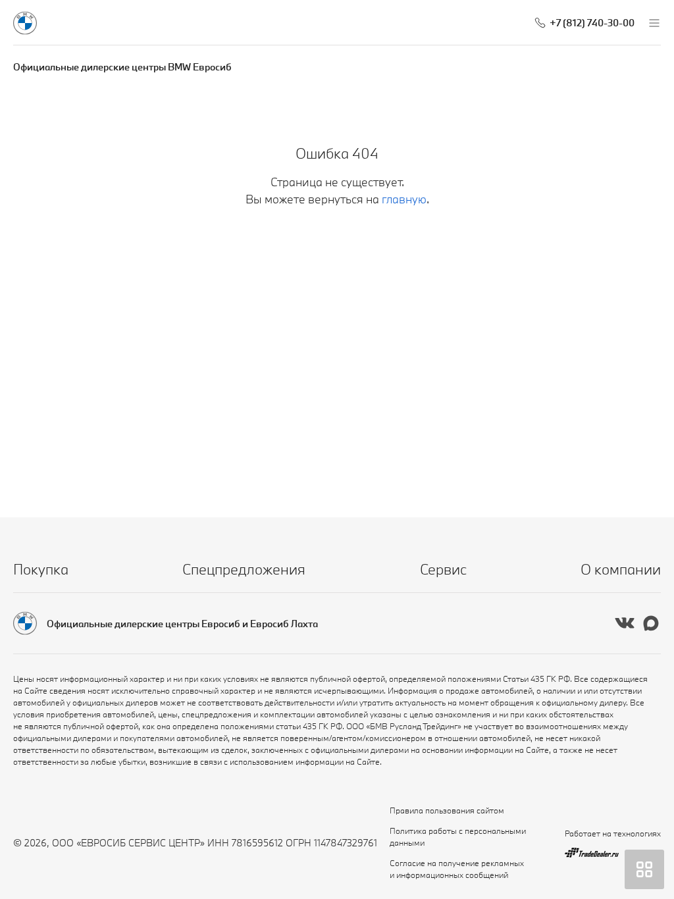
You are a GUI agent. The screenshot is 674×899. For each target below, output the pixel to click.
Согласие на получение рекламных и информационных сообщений (457, 869)
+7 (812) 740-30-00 (592, 22)
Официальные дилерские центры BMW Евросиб (122, 67)
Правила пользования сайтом (447, 810)
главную (404, 199)
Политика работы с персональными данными (458, 836)
